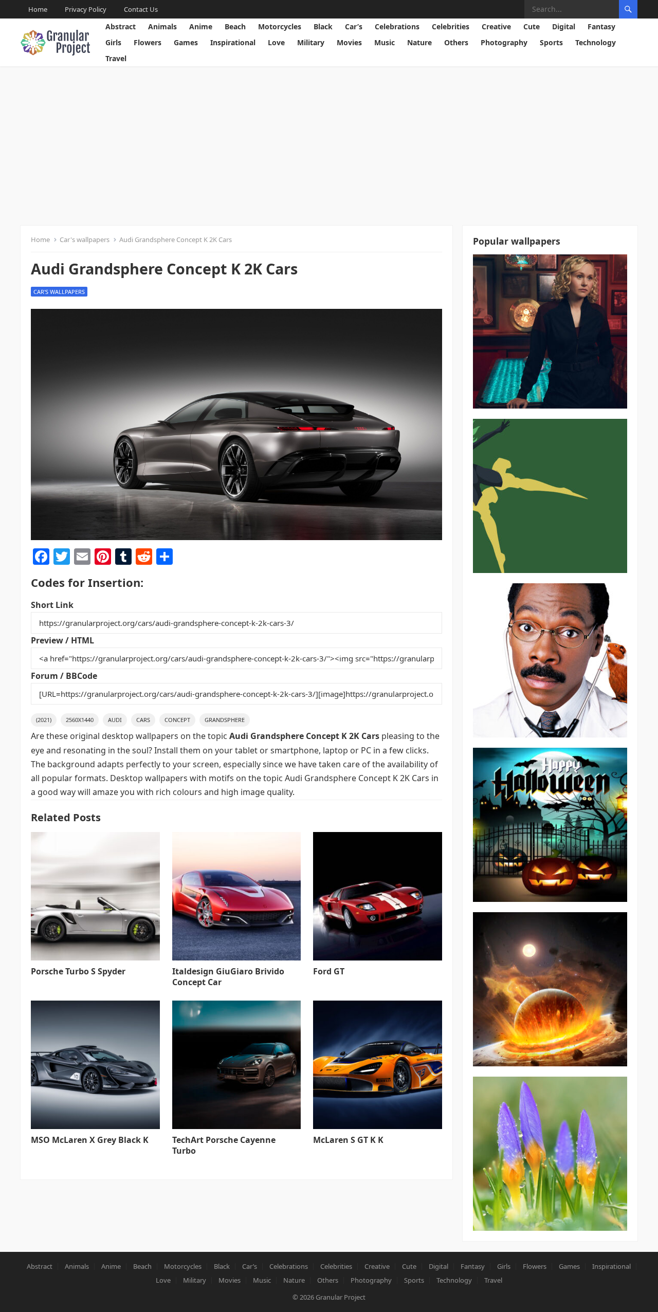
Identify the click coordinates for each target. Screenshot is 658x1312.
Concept (177, 720)
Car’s (353, 26)
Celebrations (397, 26)
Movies (349, 42)
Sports (551, 42)
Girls (113, 42)
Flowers (147, 42)
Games (186, 42)
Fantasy (601, 26)
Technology (595, 42)
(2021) (43, 720)
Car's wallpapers (84, 239)
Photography (504, 42)
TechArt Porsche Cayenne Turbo (224, 1145)
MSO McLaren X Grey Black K (90, 1139)
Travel (115, 58)
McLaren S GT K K (348, 1139)
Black (323, 26)
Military (310, 42)
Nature (419, 42)
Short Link (52, 605)
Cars (143, 720)
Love (276, 42)
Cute (531, 26)
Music (384, 42)
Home (37, 9)
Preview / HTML (62, 640)
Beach (235, 26)
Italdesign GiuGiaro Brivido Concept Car (228, 977)
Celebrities (450, 26)
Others (456, 42)
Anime (200, 26)
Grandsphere (225, 720)
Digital (563, 26)
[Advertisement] (329, 143)
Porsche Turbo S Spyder (78, 971)
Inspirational (232, 42)
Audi (115, 720)
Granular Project (340, 1297)
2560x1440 (80, 720)
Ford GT (328, 971)
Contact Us (141, 9)
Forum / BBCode (64, 675)
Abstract (120, 26)
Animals (162, 26)
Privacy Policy (85, 9)
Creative (496, 26)
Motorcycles (279, 26)
